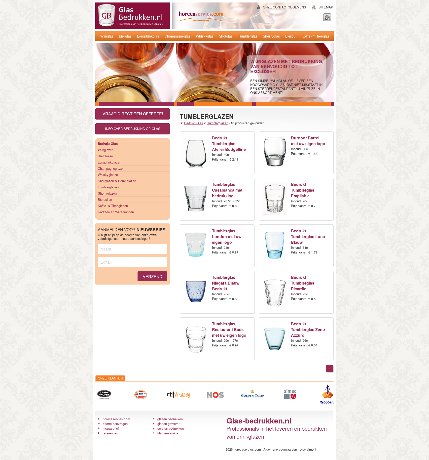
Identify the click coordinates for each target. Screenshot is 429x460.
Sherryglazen (107, 193)
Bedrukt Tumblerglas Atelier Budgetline (229, 143)
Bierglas (125, 36)
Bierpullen (105, 199)
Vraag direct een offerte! (133, 114)
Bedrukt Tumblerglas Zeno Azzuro (308, 329)
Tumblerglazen (108, 187)
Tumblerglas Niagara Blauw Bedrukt (225, 283)
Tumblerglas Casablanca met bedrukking (227, 190)
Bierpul (290, 36)
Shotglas (226, 36)
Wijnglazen (105, 149)
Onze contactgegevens (284, 7)
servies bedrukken (170, 428)
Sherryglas (271, 36)
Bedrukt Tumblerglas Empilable (302, 190)
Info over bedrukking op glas (132, 128)
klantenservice (167, 433)
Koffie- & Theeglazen (113, 205)
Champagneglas (177, 36)
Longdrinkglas (148, 36)
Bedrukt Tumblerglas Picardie (302, 283)
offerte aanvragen (115, 423)
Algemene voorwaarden (280, 449)
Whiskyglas (205, 36)
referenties (110, 433)
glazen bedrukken (170, 419)
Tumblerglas (247, 36)
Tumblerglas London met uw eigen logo (226, 236)
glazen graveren (168, 423)
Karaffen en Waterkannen (116, 211)
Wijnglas (106, 36)
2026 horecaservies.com (243, 449)
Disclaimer (307, 449)
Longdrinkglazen (109, 162)
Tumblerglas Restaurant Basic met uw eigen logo (229, 329)
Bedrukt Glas (193, 123)
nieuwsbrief (111, 428)
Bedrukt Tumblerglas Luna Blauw (308, 236)
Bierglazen (105, 156)
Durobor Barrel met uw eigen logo (308, 140)
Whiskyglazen (108, 174)
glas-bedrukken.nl (130, 15)
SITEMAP (326, 7)
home (327, 17)
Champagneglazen (111, 168)
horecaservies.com (116, 419)
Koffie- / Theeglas (315, 36)
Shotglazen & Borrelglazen (117, 180)
